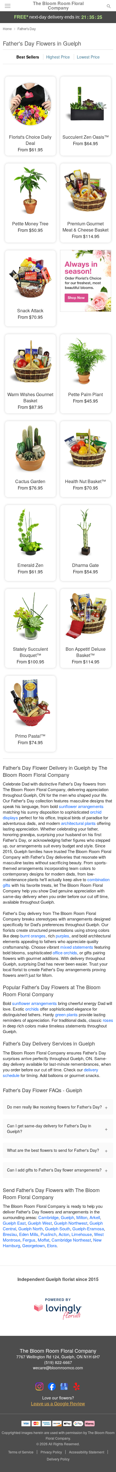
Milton (81, 1217)
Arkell (95, 1217)
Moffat (43, 1240)
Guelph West (40, 1223)
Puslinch (48, 1234)
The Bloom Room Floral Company (58, 5)
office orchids (65, 952)
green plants (66, 1014)
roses (108, 1020)
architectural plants (78, 823)
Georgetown (33, 1245)
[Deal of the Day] (85, 284)
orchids (32, 1009)
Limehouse (82, 1234)
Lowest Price (88, 57)
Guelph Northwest (70, 1223)
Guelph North (30, 1228)
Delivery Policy (58, 1459)
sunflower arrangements (81, 806)
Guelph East (14, 1223)
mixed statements (76, 947)
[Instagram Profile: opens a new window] (39, 1386)
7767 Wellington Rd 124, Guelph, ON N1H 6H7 (58, 1356)
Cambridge (48, 1217)
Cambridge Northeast (71, 1240)
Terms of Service (21, 1452)
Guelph (67, 1217)
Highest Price (58, 57)
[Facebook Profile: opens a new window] (52, 1386)
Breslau (10, 1234)
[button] (104, 1459)
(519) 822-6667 (58, 1362)
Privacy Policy (51, 1452)
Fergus (29, 1240)
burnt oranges (33, 936)
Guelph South (57, 1228)
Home (7, 28)
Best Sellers (27, 57)
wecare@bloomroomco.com (58, 1367)
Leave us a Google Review (58, 1404)
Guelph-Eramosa (88, 1228)
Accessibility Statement (86, 1452)
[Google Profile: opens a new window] (64, 1386)
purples (62, 936)
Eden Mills (28, 1234)
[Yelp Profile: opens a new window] (77, 1386)
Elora (52, 1245)
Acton (64, 1234)
